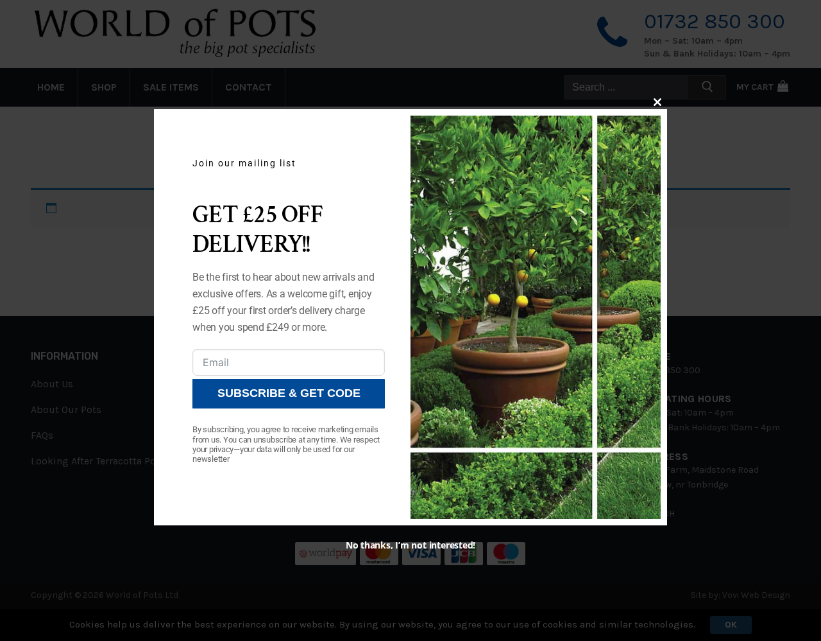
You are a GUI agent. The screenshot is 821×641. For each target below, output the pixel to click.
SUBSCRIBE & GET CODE (288, 393)
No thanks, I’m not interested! (410, 545)
